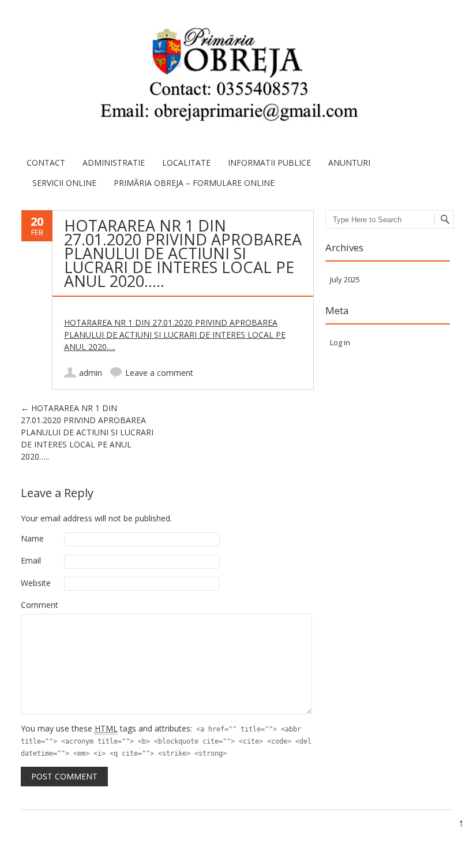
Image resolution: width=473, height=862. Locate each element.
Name (32, 538)
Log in (340, 342)
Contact (46, 162)
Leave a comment (159, 372)
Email (31, 560)
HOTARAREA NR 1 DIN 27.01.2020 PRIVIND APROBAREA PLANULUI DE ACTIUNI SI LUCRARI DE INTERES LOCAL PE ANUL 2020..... (175, 334)
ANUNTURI (349, 162)
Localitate (186, 162)
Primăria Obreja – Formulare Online (194, 182)
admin (90, 372)
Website (36, 582)
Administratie (113, 162)
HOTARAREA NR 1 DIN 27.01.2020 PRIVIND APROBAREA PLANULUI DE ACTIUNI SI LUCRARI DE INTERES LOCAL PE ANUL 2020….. (87, 432)
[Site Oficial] (228, 76)
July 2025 (345, 279)
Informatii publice (269, 162)
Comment (39, 604)
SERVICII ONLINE (64, 182)
